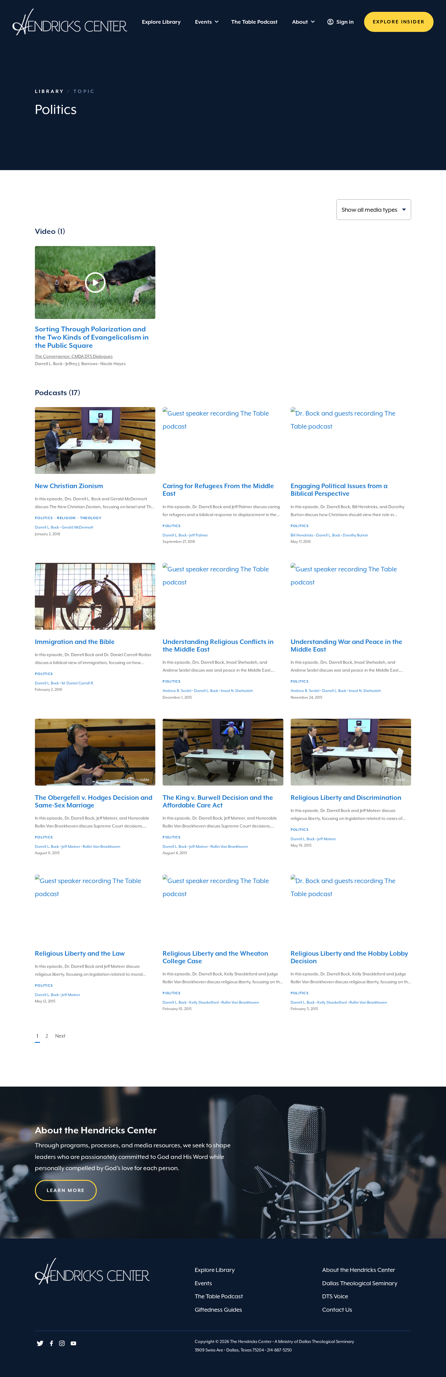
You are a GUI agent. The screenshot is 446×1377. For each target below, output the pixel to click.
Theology (91, 518)
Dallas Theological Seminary (359, 1283)
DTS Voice (335, 1296)
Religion (66, 518)
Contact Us (337, 1309)
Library (51, 91)
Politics (44, 518)
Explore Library (215, 1269)
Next (60, 1036)
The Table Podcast (219, 1296)
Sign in (345, 22)
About (300, 22)
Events (203, 22)
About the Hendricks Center (358, 1269)
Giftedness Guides (218, 1309)
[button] (399, 22)
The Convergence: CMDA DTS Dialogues (74, 356)
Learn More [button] (66, 1190)
